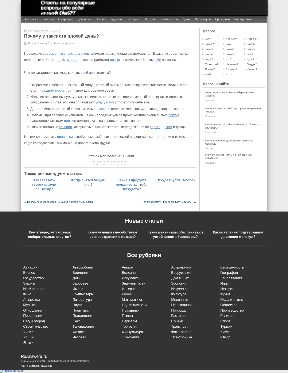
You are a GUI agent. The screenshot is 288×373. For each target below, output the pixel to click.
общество (228, 305)
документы (131, 278)
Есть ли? (252, 39)
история (227, 289)
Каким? (230, 49)
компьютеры (83, 294)
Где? (208, 39)
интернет (129, 289)
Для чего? (232, 39)
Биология (31, 19)
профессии (67, 43)
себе (157, 60)
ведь (67, 120)
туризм (226, 326)
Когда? (209, 59)
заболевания (231, 278)
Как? (228, 44)
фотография (181, 332)
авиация (30, 267)
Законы (101, 19)
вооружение (181, 273)
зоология (210, 162)
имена (78, 289)
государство (33, 278)
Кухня (187, 19)
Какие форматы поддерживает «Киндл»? (170, 202)
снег (169, 127)
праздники (131, 310)
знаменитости (133, 283)
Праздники (222, 19)
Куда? (250, 59)
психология (82, 316)
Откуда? (252, 64)
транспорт (179, 326)
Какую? (230, 54)
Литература (203, 19)
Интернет (134, 19)
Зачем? (209, 44)
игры (224, 283)
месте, (60, 90)
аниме (127, 267)
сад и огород (34, 321)
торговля (129, 326)
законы (209, 100)
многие (72, 60)
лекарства (31, 300)
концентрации (160, 136)
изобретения (33, 289)
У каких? (252, 69)
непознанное (181, 305)
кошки (127, 294)
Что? (229, 74)
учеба (28, 332)
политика (80, 310)
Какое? (251, 49)
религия (227, 316)
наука (77, 305)
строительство (35, 326)
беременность (232, 267)
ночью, (115, 60)
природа (210, 116)
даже (112, 53)
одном (49, 90)
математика (132, 300)
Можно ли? (211, 64)
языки (28, 343)
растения (179, 316)
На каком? (232, 64)
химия (225, 332)
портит (173, 115)
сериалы (129, 321)
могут (113, 102)
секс (76, 321)
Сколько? (231, 69)
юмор (225, 337)
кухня (225, 294)
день (92, 73)
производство (232, 310)
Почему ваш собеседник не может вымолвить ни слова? (59, 202)
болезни (129, 273)
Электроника (243, 19)
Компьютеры (169, 19)
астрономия (181, 267)
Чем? (208, 74)
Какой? (209, 54)
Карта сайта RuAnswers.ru (36, 365)
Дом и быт (85, 19)
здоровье (80, 283)
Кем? (250, 54)
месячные (179, 300)
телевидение (83, 326)
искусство (179, 289)
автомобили (83, 267)
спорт (225, 321)
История (150, 19)
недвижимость (134, 305)
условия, (66, 127)
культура (178, 294)
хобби (28, 337)
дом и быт (180, 278)
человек (79, 337)
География (65, 19)
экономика (131, 337)
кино (27, 294)
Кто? (228, 59)
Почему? (43, 43)
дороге (155, 127)
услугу (100, 102)
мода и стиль (231, 300)
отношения (32, 310)
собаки (177, 321)
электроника (181, 337)
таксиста (73, 53)
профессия (66, 136)
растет (102, 109)
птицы (127, 316)
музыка (29, 305)
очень (85, 53)
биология (210, 132)
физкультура (132, 332)
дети (77, 278)
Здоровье (116, 19)
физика (209, 148)
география (229, 273)
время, (174, 53)
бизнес (29, 273)
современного (54, 53)
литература (82, 300)
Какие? (209, 49)
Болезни (48, 19)
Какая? (251, 44)
